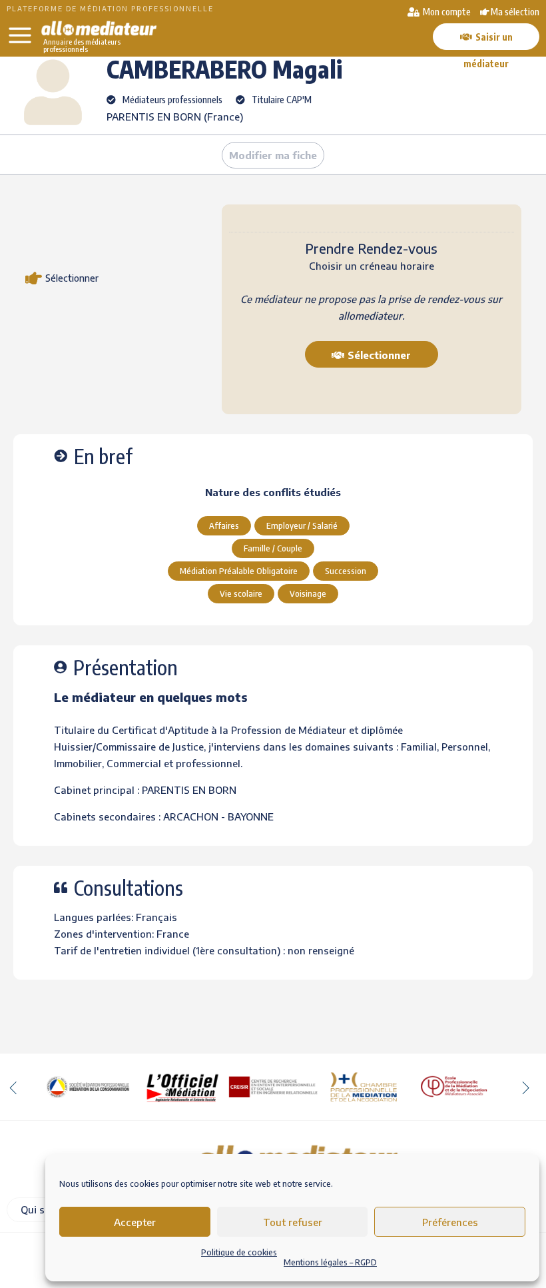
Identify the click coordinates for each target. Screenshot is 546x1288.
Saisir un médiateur (488, 40)
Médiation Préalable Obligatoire (239, 570)
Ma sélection (515, 11)
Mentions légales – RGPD (330, 1262)
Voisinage (308, 593)
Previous (13, 1087)
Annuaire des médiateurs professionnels (82, 45)
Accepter (135, 1222)
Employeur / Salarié (302, 525)
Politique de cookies (239, 1252)
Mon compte (446, 11)
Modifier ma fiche (273, 155)
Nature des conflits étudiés (273, 492)
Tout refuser (292, 1222)
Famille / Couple (273, 548)
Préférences (450, 1222)
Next (526, 1087)
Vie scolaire (241, 593)
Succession (345, 570)
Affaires (224, 525)
